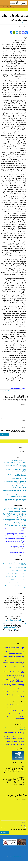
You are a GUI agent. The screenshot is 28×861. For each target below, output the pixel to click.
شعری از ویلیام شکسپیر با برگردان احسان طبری (15, 579)
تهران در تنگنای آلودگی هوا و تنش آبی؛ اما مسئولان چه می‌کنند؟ (14, 586)
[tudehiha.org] (18, 2)
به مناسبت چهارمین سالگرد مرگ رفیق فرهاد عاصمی (15, 495)
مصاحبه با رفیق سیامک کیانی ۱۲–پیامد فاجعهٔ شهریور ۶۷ (14, 576)
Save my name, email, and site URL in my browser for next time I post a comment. (13, 430)
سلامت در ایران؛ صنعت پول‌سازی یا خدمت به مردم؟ (15, 582)
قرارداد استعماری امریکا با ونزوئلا (19, 570)
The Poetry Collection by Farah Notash (12, 620)
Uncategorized (21, 7)
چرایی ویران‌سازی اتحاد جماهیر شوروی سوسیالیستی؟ (13, 628)
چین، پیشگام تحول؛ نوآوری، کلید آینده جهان (17, 567)
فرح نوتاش (23, 536)
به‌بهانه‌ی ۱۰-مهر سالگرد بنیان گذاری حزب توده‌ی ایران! (14, 491)
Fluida (13, 856)
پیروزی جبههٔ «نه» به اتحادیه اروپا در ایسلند (17, 573)
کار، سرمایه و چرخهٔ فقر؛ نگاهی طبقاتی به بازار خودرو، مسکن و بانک (14, 563)
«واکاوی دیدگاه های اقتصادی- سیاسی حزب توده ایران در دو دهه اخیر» (14, 728)
